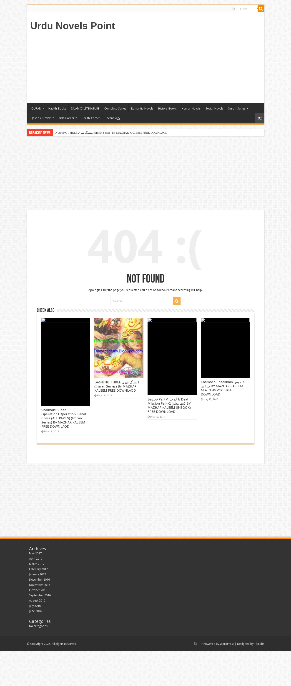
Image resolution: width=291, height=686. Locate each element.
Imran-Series (236, 108)
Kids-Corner (66, 118)
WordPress (227, 643)
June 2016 (35, 611)
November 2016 (39, 585)
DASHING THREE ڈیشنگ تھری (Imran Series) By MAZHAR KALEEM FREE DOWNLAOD (111, 132)
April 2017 (35, 558)
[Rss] (234, 9)
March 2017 (36, 564)
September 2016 (40, 595)
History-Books (167, 108)
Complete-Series (115, 108)
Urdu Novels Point (72, 25)
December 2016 (39, 579)
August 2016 (37, 600)
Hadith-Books (57, 108)
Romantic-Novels (142, 108)
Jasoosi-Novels (41, 118)
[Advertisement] (178, 67)
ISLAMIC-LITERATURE (85, 108)
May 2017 (35, 553)
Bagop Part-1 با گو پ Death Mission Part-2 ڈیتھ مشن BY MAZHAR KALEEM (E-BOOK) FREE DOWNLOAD (169, 405)
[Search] (261, 8)
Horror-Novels (191, 108)
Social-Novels (214, 108)
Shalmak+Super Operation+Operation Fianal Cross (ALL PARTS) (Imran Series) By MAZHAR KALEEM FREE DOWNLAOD (63, 418)
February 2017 (38, 569)
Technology (112, 118)
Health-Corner (91, 118)
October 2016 (38, 590)
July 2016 (35, 605)
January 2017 (37, 574)
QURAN (36, 108)
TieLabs (259, 643)
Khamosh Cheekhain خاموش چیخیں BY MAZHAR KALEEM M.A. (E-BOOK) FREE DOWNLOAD (223, 388)
